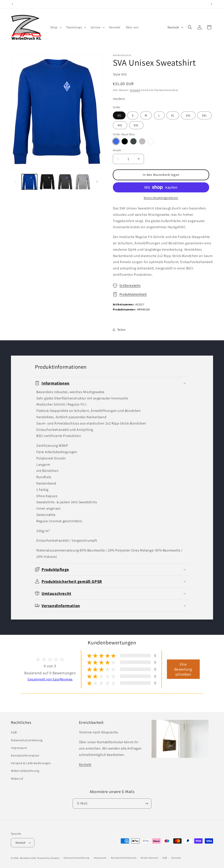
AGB (14, 732)
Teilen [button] (121, 330)
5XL (136, 125)
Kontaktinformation (25, 755)
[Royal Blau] (116, 141)
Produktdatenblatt (133, 294)
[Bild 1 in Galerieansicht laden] (29, 182)
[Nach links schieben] (16, 182)
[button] (55, 27)
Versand (135, 90)
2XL (188, 115)
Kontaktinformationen (124, 857)
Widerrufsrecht (149, 857)
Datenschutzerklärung (27, 740)
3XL (204, 115)
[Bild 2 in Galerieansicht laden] (47, 182)
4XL (120, 125)
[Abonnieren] (146, 803)
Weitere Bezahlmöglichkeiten (161, 197)
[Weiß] (151, 141)
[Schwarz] (125, 141)
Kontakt (85, 764)
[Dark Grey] (133, 141)
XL (173, 115)
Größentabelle (130, 285)
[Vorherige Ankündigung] (12, 4)
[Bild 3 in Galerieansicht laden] (65, 182)
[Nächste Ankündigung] (211, 4)
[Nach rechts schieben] (97, 182)
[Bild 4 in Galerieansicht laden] (83, 182)
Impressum (19, 748)
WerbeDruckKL (28, 857)
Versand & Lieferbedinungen (31, 763)
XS (119, 115)
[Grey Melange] (142, 141)
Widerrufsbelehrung (25, 771)
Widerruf (17, 779)
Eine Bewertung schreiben (183, 669)
